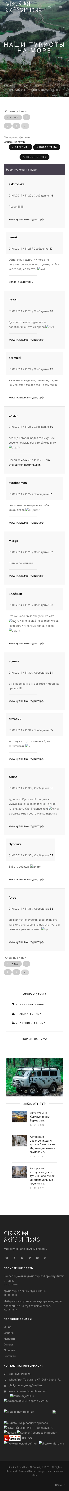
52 (51, 552)
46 (51, 195)
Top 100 (26, 1437)
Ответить (21, 147)
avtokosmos (18, 483)
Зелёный (15, 594)
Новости (9, 1338)
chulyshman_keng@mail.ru (25, 1385)
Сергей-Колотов (14, 141)
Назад (14, 117)
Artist (13, 777)
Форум (23, 85)
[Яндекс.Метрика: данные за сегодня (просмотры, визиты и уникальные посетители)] (51, 1443)
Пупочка (15, 844)
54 (51, 672)
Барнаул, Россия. (20, 1373)
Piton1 (13, 300)
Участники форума (30, 1023)
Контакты (10, 1356)
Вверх (59, 1484)
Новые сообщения (29, 1004)
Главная (7, 85)
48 (51, 311)
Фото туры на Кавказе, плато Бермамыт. (39, 1116)
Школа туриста (43, 85)
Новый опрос (35, 157)
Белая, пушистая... (21, 281)
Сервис (9, 1332)
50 (51, 426)
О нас (7, 1326)
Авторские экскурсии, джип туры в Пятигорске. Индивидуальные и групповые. (43, 1144)
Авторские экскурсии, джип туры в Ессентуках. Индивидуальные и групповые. (42, 1176)
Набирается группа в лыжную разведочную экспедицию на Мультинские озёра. (33, 1303)
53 (51, 605)
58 (51, 908)
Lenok (13, 237)
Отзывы (9, 1344)
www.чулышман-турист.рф (26, 219)
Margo (13, 541)
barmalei (15, 358)
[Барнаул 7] (54, 1411)
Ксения (14, 661)
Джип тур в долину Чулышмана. (25, 1291)
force (12, 897)
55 (51, 730)
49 (51, 369)
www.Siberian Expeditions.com (28, 1391)
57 (51, 855)
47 (51, 248)
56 (51, 788)
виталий (15, 719)
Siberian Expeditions (22, 1236)
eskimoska (16, 184)
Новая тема (47, 147)
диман (13, 415)
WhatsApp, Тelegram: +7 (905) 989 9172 (35, 1379)
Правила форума (28, 1014)
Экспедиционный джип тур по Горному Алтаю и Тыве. (34, 1278)
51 (51, 494)
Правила (9, 1350)
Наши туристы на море (45, 89)
